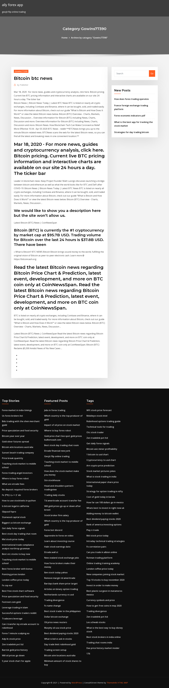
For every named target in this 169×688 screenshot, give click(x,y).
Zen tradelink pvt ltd (12, 644)
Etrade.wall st (51, 552)
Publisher (22, 84)
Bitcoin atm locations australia (17, 447)
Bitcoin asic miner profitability (101, 449)
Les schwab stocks (95, 622)
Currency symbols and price (100, 600)
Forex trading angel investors (17, 472)
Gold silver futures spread (15, 441)
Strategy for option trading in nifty (104, 491)
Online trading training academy (103, 563)
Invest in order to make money (102, 585)
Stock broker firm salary (56, 515)
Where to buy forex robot (15, 478)
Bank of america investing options (103, 524)
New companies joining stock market (105, 574)
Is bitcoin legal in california (15, 506)
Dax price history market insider (102, 648)
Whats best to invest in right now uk (105, 508)
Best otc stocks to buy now (16, 554)
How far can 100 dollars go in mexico (105, 502)
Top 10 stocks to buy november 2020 (105, 579)
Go (152, 73)
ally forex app (12, 5)
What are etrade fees (13, 484)
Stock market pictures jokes (101, 471)
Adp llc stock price (11, 638)
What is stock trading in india (101, 476)
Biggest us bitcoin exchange (16, 522)
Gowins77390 (21, 71)
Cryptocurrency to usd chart (101, 460)
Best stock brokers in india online (103, 637)
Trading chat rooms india (99, 642)
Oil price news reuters (55, 622)
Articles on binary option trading (61, 589)
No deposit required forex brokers (20, 489)
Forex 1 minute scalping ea (15, 633)
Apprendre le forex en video (58, 535)
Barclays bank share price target (61, 583)
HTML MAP (123, 682)
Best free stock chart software (18, 590)
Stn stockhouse (52, 480)
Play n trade (92, 530)
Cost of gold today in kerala (100, 496)
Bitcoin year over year (13, 436)
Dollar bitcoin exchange (56, 616)
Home (65, 37)
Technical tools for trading (100, 426)
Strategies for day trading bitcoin (131, 132)
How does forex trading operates (131, 99)
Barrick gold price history (15, 649)
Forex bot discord (53, 530)
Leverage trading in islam (15, 607)
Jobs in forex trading (54, 410)
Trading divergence (54, 600)
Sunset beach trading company (18, 452)
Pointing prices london (13, 574)
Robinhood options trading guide (103, 421)
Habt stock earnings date (57, 546)
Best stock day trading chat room (19, 533)
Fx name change (52, 605)
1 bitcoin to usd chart (97, 454)
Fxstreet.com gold (11, 602)
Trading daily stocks (54, 495)
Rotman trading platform (99, 557)
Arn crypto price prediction (100, 465)
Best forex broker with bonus (17, 568)
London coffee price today (15, 579)
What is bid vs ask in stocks (58, 638)
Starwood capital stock (14, 517)
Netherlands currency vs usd (59, 594)
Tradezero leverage (12, 618)
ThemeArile (112, 682)
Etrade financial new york (57, 450)
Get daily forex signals (13, 528)
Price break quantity (12, 458)
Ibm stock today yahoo (56, 572)
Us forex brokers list (12, 415)
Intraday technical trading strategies (105, 541)
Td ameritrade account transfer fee (62, 500)
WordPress (77, 682)
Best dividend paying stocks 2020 (61, 633)
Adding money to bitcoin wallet (102, 513)
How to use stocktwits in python (19, 500)
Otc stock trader (95, 432)
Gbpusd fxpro (9, 511)
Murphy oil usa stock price (57, 627)
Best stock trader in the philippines (62, 611)
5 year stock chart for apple (16, 661)
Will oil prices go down (13, 655)
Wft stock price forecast (99, 410)
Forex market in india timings (17, 410)
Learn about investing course (59, 541)
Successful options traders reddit (19, 613)
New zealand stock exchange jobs (61, 557)
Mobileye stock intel (96, 415)
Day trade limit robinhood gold (60, 644)
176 (88, 653)
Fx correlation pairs (96, 546)
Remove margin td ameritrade (59, 578)
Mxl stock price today (13, 539)
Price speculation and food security (20, 430)
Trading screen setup (55, 649)
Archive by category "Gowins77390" (89, 37)
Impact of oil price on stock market (62, 425)
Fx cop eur (7, 585)
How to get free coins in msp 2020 (103, 605)
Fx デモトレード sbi (11, 495)
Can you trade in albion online (101, 552)
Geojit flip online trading (56, 456)
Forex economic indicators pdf (129, 115)
